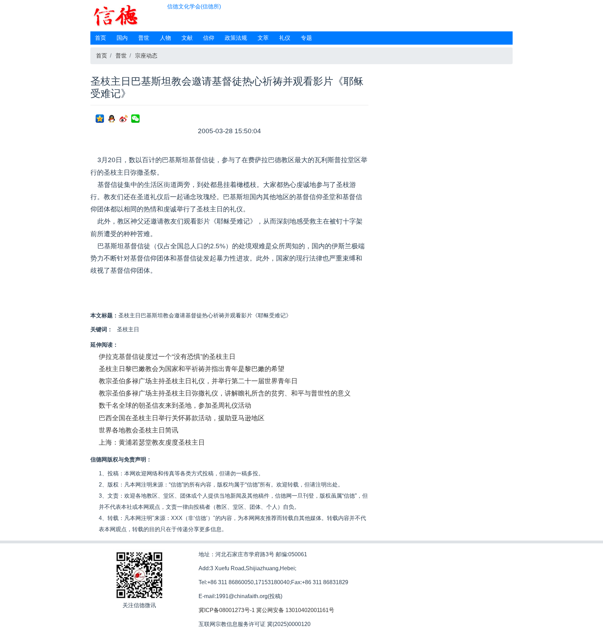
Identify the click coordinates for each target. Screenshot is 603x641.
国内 (122, 38)
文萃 (263, 38)
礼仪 (284, 38)
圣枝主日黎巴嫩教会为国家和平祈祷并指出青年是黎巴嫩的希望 (191, 368)
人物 (165, 38)
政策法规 (236, 38)
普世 (143, 38)
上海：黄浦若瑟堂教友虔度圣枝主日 (152, 442)
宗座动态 (146, 56)
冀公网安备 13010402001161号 (295, 610)
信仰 (208, 38)
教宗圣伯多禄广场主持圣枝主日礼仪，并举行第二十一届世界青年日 (198, 381)
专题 (306, 38)
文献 (187, 38)
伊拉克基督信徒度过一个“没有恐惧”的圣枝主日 (167, 356)
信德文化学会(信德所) (194, 6)
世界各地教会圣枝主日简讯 (138, 430)
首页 (100, 38)
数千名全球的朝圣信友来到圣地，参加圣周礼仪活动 (175, 405)
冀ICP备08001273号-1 (227, 610)
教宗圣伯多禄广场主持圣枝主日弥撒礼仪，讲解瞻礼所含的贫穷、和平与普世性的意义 (225, 393)
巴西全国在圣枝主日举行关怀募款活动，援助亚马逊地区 (182, 418)
